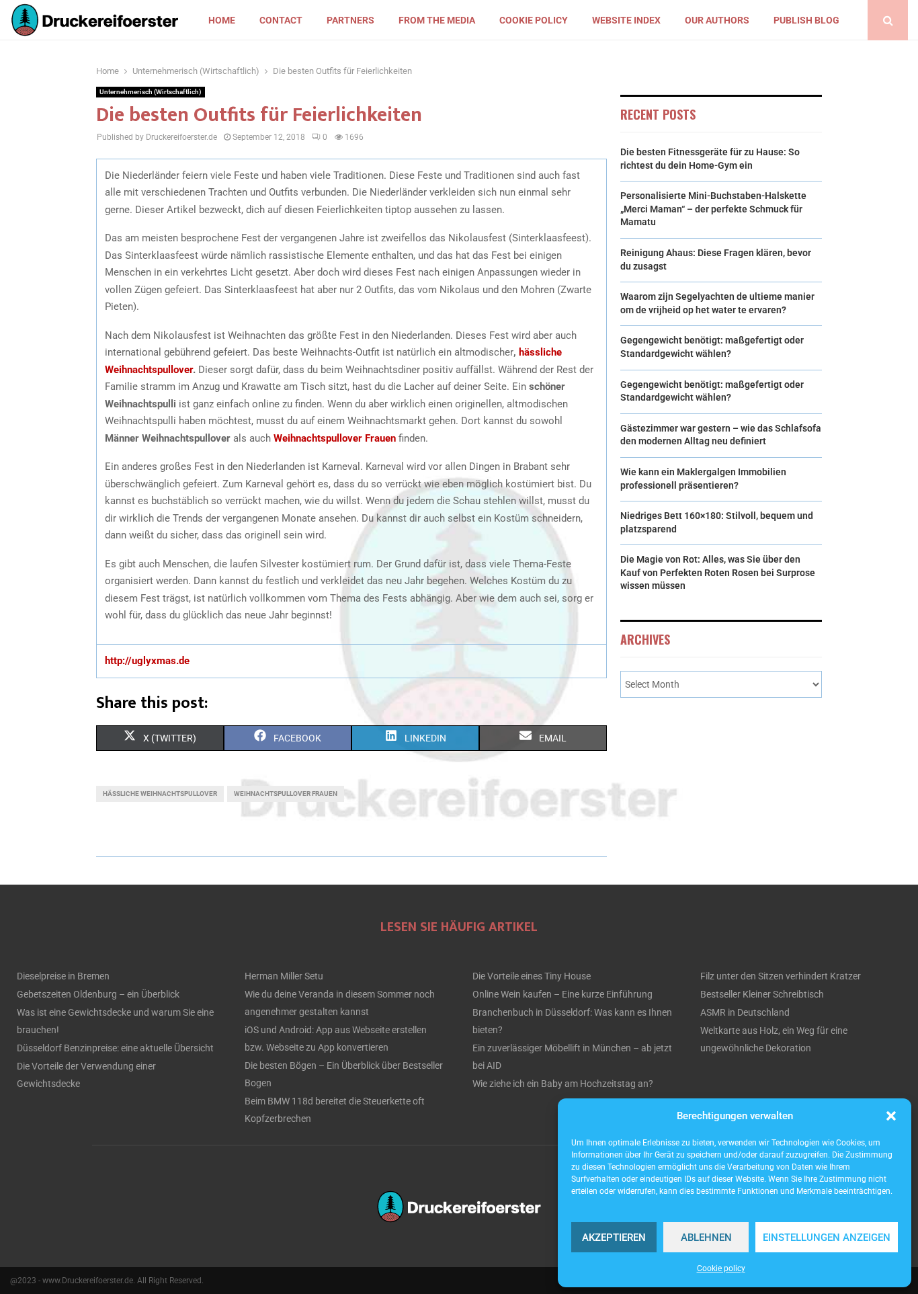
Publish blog (806, 20)
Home (221, 20)
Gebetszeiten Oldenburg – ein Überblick (98, 994)
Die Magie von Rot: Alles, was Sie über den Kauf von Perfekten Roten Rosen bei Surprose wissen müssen (717, 572)
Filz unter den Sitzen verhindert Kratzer (780, 976)
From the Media (437, 20)
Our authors (717, 20)
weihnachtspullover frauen (285, 793)
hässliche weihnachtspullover (160, 793)
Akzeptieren (614, 1237)
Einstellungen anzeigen (826, 1237)
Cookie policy (721, 1268)
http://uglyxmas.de (147, 661)
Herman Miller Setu (284, 976)
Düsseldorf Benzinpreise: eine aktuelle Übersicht (115, 1048)
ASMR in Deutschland (745, 1012)
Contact (280, 20)
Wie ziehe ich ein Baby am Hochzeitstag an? (562, 1083)
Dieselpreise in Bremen (63, 976)
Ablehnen (706, 1237)
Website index (626, 20)
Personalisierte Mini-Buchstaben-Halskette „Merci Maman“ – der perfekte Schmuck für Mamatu (713, 208)
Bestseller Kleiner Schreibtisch (762, 994)
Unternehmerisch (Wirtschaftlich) (150, 91)
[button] (891, 1116)
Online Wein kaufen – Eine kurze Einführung (562, 994)
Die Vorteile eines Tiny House (531, 976)
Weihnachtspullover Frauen (335, 438)
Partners (350, 20)
